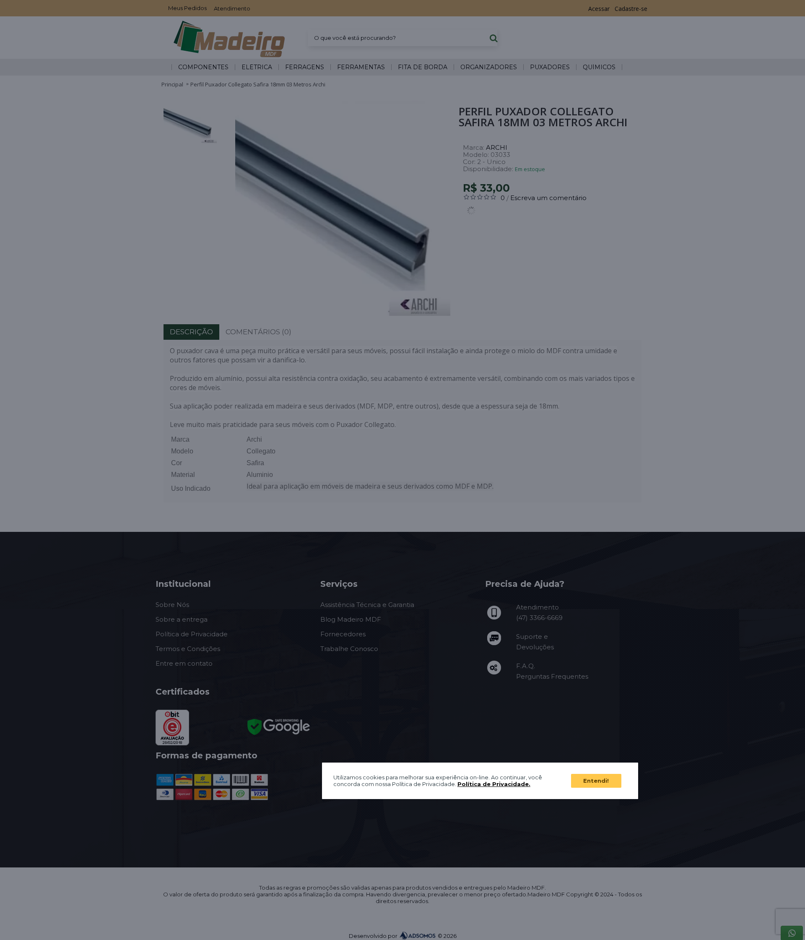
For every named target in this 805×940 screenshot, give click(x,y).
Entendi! (596, 780)
